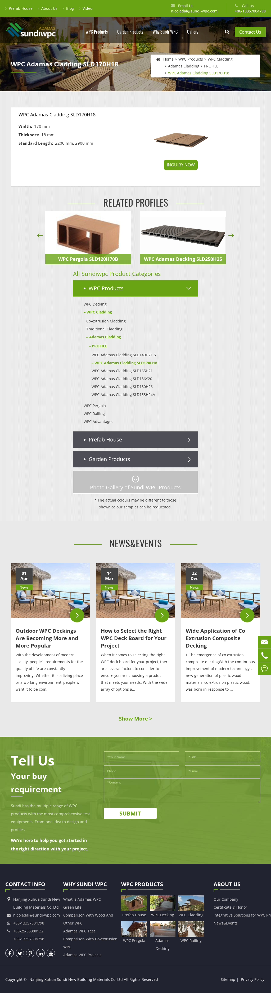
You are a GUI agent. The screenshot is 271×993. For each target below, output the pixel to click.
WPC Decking (95, 304)
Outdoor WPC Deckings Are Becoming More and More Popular (47, 638)
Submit (130, 813)
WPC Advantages (98, 421)
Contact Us (250, 32)
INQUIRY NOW (181, 165)
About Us (49, 8)
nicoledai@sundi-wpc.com (194, 10)
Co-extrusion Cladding (106, 321)
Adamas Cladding (183, 65)
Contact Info (25, 884)
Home (168, 58)
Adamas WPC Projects (82, 954)
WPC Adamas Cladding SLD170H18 (198, 72)
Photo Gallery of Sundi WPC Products (135, 487)
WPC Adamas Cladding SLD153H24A (123, 394)
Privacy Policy (252, 979)
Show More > (135, 718)
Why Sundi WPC (165, 32)
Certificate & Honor (230, 907)
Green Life (72, 907)
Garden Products (130, 32)
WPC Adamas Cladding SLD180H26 (122, 386)
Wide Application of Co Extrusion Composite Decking (215, 638)
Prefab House (21, 8)
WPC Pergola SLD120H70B (88, 259)
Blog (70, 8)
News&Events (135, 543)
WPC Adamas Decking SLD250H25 (183, 259)
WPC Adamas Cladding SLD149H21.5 (124, 354)
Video (87, 8)
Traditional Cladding (104, 328)
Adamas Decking (162, 944)
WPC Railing (94, 413)
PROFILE (211, 65)
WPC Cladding (220, 58)
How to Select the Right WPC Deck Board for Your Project (133, 638)
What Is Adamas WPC (82, 899)
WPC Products (96, 32)
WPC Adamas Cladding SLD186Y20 (122, 378)
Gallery (192, 32)
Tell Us (33, 760)
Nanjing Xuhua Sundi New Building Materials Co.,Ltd (76, 979)
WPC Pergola (95, 405)
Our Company (226, 899)
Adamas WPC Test (79, 930)
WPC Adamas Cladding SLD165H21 (122, 370)
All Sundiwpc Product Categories (117, 273)
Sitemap (228, 979)
